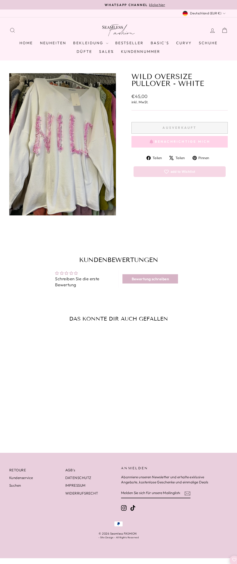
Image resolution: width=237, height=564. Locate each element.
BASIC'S (160, 43)
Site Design (107, 537)
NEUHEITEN (53, 43)
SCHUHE (208, 43)
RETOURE (17, 470)
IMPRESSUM (75, 485)
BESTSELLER (129, 43)
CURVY (184, 43)
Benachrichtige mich (182, 141)
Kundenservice (21, 478)
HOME (26, 43)
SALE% (106, 51)
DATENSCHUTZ (78, 478)
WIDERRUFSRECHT (81, 493)
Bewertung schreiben (150, 279)
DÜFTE (84, 51)
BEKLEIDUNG (89, 43)
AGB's (70, 470)
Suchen (15, 485)
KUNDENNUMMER (140, 51)
